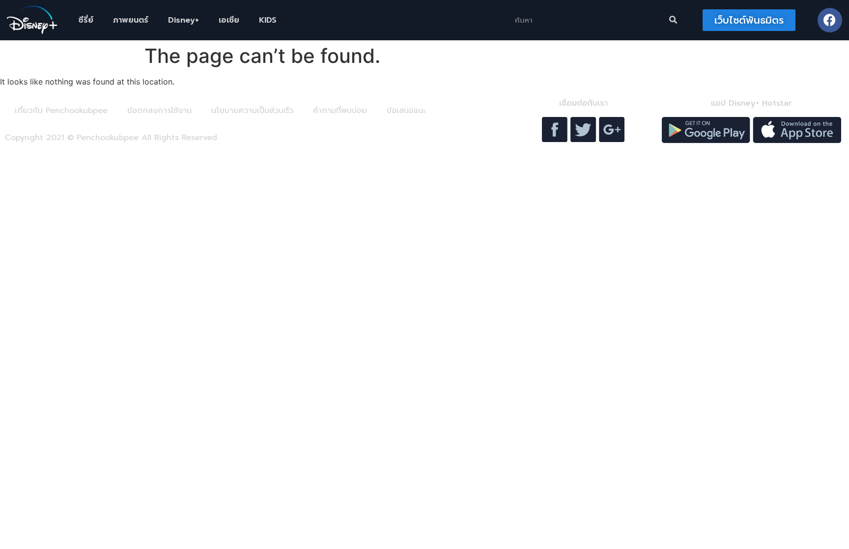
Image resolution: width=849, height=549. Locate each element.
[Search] (673, 20)
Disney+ (183, 20)
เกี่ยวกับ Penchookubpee (61, 110)
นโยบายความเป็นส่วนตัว (252, 110)
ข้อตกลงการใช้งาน (159, 110)
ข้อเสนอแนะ (406, 110)
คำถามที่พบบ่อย (340, 110)
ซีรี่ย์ (85, 20)
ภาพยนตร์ (130, 20)
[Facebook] (830, 20)
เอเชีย (229, 20)
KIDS (268, 20)
